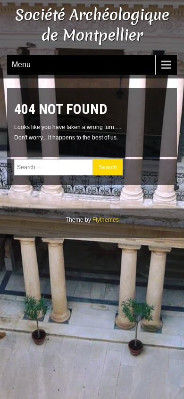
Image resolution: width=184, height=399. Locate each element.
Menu (21, 65)
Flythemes (105, 220)
